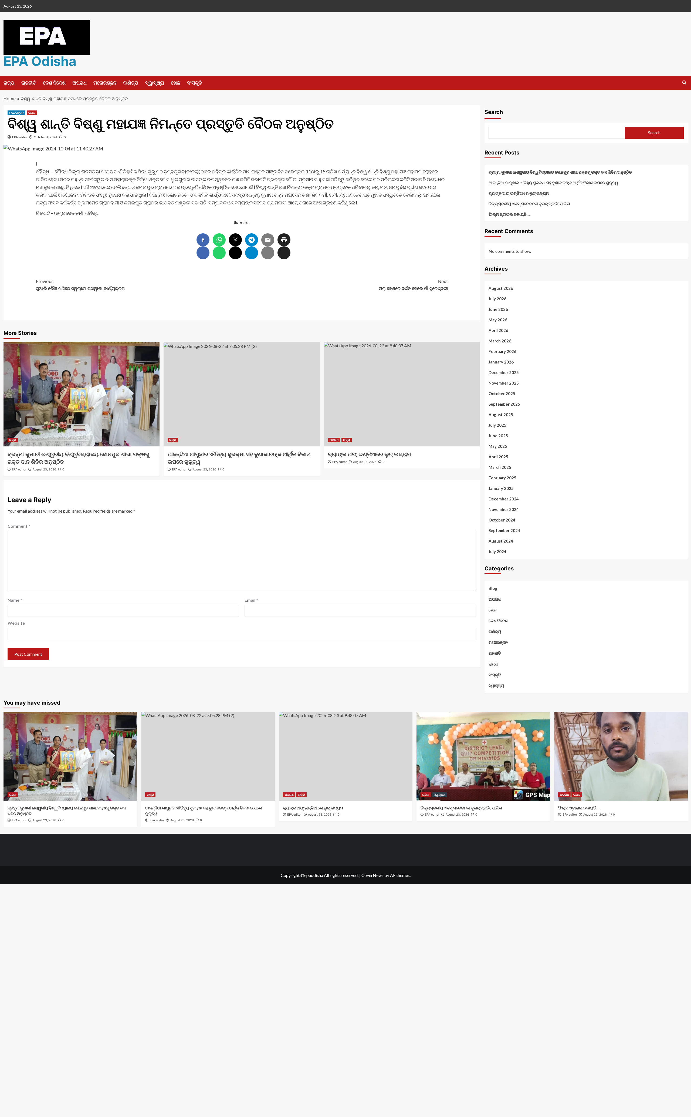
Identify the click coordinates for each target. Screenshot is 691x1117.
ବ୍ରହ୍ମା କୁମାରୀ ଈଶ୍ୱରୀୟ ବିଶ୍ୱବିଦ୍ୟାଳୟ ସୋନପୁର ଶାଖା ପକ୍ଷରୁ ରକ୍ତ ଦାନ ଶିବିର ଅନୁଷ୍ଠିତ (560, 172)
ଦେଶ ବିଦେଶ (54, 83)
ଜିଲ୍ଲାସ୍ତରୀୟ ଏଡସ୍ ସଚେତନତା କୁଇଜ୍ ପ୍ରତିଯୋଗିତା (529, 203)
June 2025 (498, 435)
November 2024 (504, 509)
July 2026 (497, 298)
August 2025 (501, 414)
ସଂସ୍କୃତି (194, 83)
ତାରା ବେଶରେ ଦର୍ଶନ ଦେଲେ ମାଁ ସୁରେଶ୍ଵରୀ (413, 285)
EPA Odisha (40, 61)
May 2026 (498, 319)
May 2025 (498, 446)
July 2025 (497, 425)
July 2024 (497, 551)
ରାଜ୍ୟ (9, 83)
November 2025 (504, 383)
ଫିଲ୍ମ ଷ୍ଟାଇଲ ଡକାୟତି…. (509, 214)
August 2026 (501, 288)
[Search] (684, 83)
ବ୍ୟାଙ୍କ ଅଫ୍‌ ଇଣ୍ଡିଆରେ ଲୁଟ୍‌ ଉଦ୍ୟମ (519, 193)
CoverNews (372, 875)
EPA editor (19, 137)
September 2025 (504, 404)
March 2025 (500, 467)
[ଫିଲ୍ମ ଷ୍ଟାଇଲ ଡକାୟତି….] (621, 756)
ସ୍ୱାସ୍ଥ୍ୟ (154, 83)
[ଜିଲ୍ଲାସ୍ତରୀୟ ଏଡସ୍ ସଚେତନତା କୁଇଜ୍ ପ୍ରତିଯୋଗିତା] (483, 756)
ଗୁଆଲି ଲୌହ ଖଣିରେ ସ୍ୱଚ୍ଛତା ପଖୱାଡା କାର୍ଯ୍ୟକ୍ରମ (80, 285)
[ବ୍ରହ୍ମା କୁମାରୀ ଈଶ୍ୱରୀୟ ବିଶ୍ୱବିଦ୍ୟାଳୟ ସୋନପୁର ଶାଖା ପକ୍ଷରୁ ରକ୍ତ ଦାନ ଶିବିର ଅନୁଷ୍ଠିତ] (82, 394)
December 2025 (504, 372)
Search (494, 112)
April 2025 (498, 456)
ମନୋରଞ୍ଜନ (104, 83)
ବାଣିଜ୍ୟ (130, 83)
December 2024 (504, 498)
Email (251, 600)
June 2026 (498, 309)
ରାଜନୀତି (28, 83)
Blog (493, 588)
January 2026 (501, 361)
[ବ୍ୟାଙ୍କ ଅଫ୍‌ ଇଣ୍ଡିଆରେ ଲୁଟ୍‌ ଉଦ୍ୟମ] (402, 394)
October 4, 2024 (45, 137)
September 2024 (504, 530)
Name (15, 600)
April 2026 (498, 330)
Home (10, 98)
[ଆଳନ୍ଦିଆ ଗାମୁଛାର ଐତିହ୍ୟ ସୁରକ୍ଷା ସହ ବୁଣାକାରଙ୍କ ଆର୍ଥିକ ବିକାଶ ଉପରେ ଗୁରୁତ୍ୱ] (242, 394)
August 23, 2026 (44, 469)
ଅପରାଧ (79, 83)
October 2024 (502, 519)
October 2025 (502, 393)
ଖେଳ (175, 83)
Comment (19, 526)
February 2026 (502, 351)
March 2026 (500, 340)
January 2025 (501, 488)
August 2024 (501, 541)
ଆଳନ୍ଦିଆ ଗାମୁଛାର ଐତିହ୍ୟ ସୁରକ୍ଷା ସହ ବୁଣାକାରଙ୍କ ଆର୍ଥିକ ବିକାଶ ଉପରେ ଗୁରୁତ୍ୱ (553, 182)
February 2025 (502, 477)
